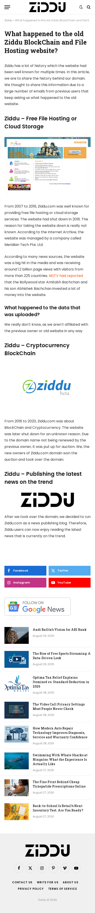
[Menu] (7, 7)
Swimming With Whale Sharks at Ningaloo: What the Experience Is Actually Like (60, 759)
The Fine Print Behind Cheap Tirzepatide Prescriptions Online (59, 784)
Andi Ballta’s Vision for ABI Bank (60, 629)
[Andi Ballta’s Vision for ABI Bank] (16, 635)
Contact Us (22, 882)
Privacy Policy (31, 889)
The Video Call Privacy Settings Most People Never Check (59, 706)
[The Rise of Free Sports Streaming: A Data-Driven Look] (16, 659)
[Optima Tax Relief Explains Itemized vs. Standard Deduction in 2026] (16, 683)
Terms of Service (62, 889)
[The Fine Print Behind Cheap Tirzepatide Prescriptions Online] (16, 787)
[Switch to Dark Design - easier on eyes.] (81, 7)
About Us (70, 882)
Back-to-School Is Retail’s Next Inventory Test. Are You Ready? (58, 808)
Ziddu (8, 20)
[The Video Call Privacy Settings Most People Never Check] (16, 710)
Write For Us (47, 882)
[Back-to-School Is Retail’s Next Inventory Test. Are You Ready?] (16, 811)
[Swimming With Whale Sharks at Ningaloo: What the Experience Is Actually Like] (16, 760)
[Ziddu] (47, 7)
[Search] (88, 7)
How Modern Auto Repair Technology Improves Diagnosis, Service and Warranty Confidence (60, 732)
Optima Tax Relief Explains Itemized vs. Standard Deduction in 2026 (61, 681)
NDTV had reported (66, 275)
